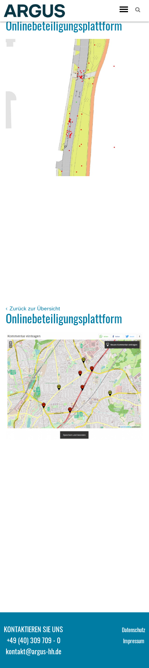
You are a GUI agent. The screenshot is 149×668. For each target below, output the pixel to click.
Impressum (133, 641)
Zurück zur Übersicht (34, 308)
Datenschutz (133, 630)
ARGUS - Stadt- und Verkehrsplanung (34, 11)
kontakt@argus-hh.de (34, 651)
